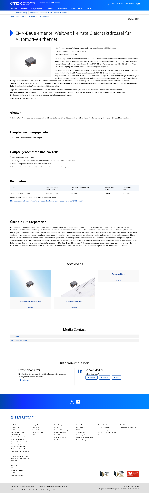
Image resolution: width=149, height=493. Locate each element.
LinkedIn (92, 377)
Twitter (105, 377)
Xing (117, 377)
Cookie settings (45, 490)
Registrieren (26, 380)
